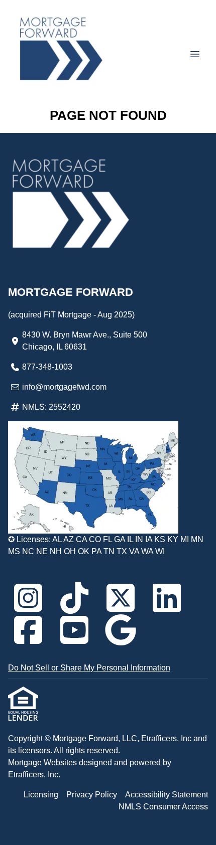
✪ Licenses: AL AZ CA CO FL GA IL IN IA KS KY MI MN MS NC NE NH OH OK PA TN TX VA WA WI (105, 545)
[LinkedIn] (167, 598)
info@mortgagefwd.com (64, 387)
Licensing (41, 794)
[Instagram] (28, 598)
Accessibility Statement (166, 794)
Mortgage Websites (43, 762)
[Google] (120, 630)
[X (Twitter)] (120, 598)
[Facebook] (28, 630)
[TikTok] (74, 598)
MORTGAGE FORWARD (70, 292)
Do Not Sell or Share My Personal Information (89, 667)
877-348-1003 (47, 367)
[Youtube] (74, 630)
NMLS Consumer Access (163, 806)
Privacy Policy (91, 794)
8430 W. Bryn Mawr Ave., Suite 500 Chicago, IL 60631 (84, 340)
